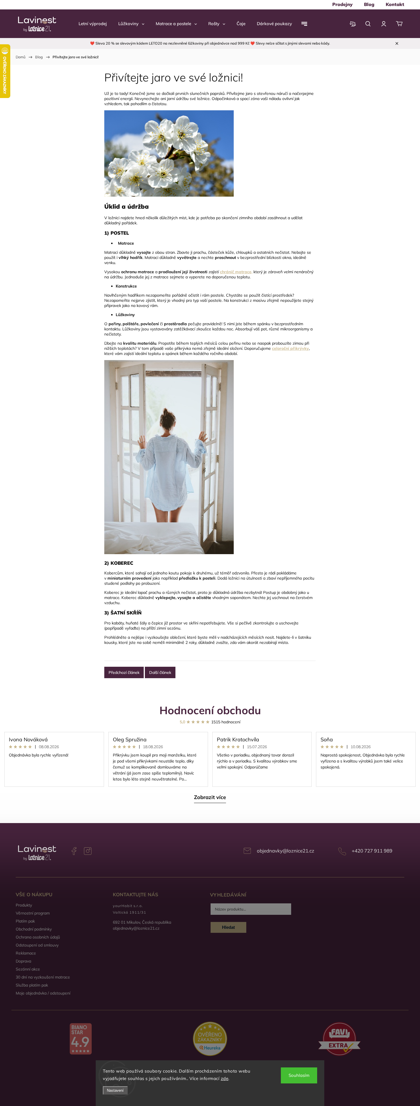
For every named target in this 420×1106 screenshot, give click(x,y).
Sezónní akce (28, 969)
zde (225, 1078)
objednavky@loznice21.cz (285, 851)
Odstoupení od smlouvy (37, 945)
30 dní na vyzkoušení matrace (43, 977)
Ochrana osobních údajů (38, 937)
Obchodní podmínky (34, 929)
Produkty (24, 905)
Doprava (23, 961)
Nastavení (115, 1090)
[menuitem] (342, 4)
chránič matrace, (236, 271)
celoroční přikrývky (290, 348)
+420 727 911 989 (372, 851)
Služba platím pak (32, 985)
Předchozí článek (124, 672)
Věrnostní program (33, 913)
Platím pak (25, 921)
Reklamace (26, 953)
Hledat (228, 927)
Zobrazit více (210, 797)
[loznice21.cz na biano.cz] (80, 1039)
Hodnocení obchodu (210, 710)
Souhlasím (299, 1075)
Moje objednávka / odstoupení (43, 993)
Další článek (160, 672)
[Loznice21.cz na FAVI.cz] (339, 1039)
